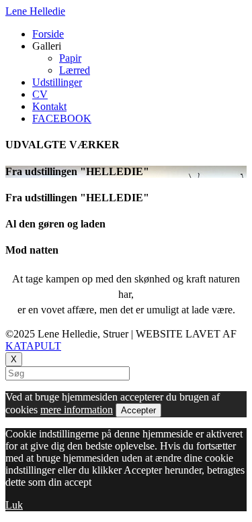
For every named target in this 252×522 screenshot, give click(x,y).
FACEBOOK (61, 118)
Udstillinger (57, 82)
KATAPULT (33, 346)
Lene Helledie (35, 11)
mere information (76, 409)
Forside (48, 34)
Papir (70, 58)
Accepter (138, 410)
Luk (14, 505)
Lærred (74, 70)
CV (40, 94)
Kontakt (49, 106)
